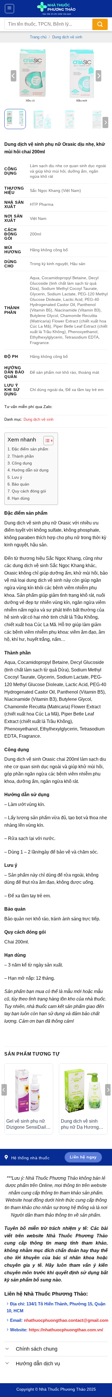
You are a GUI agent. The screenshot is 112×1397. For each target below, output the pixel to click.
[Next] (98, 76)
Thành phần (23, 456)
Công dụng (22, 463)
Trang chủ (38, 37)
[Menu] (9, 8)
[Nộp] (100, 24)
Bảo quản (20, 484)
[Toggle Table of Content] (45, 440)
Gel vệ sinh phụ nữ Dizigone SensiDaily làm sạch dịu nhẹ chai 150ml (28, 1124)
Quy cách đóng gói (29, 491)
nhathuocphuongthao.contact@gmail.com (66, 1320)
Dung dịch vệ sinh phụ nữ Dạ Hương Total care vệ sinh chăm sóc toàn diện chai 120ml (81, 1124)
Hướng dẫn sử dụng (30, 470)
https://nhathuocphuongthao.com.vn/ (66, 1329)
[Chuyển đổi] (7, 1348)
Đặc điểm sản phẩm (30, 449)
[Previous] (13, 76)
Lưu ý (17, 477)
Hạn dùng (21, 498)
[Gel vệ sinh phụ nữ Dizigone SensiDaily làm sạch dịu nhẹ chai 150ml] (29, 1090)
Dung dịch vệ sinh (67, 37)
